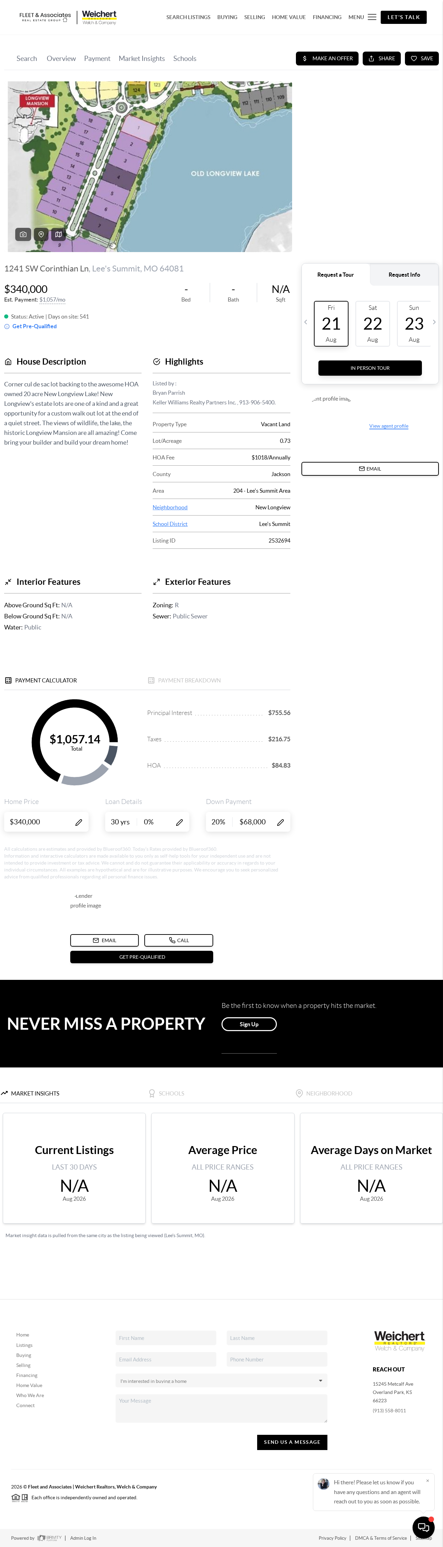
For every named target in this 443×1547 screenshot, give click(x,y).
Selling (23, 1365)
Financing (26, 1375)
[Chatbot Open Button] (424, 1528)
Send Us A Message (292, 1442)
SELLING (254, 17)
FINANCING (327, 17)
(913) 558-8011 (389, 1410)
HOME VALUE (289, 17)
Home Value (29, 1385)
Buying (23, 1355)
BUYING (227, 17)
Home (22, 1335)
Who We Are (30, 1395)
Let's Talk (404, 17)
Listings (24, 1345)
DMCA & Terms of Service (381, 1538)
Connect (25, 1405)
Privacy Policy (332, 1538)
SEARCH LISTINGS (188, 17)
